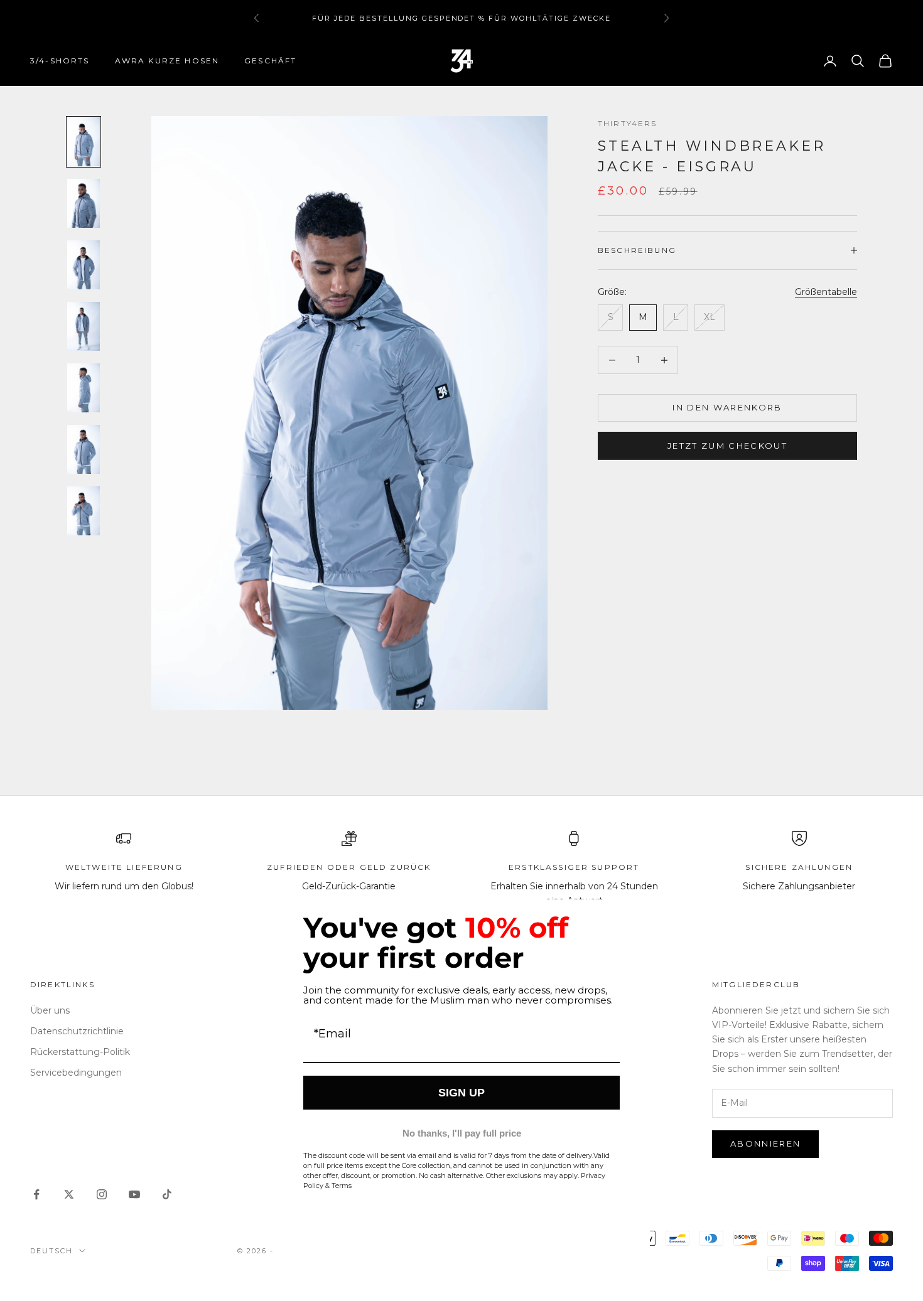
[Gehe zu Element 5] (83, 388)
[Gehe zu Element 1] (83, 142)
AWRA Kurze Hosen (167, 60)
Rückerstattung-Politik (80, 1051)
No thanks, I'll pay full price (461, 1133)
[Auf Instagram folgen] (101, 1194)
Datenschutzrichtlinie (77, 1031)
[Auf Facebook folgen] (36, 1194)
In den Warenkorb (727, 407)
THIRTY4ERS (627, 123)
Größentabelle (826, 291)
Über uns (50, 1010)
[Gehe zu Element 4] (83, 326)
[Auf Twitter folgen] (69, 1194)
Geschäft (270, 60)
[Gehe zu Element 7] (83, 511)
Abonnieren (765, 1143)
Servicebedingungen (76, 1072)
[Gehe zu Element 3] (83, 265)
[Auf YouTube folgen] (134, 1194)
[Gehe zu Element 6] (83, 449)
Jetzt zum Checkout (727, 446)
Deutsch (51, 1250)
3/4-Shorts (60, 60)
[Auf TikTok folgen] (167, 1194)
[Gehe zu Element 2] (83, 203)
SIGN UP (461, 1092)
